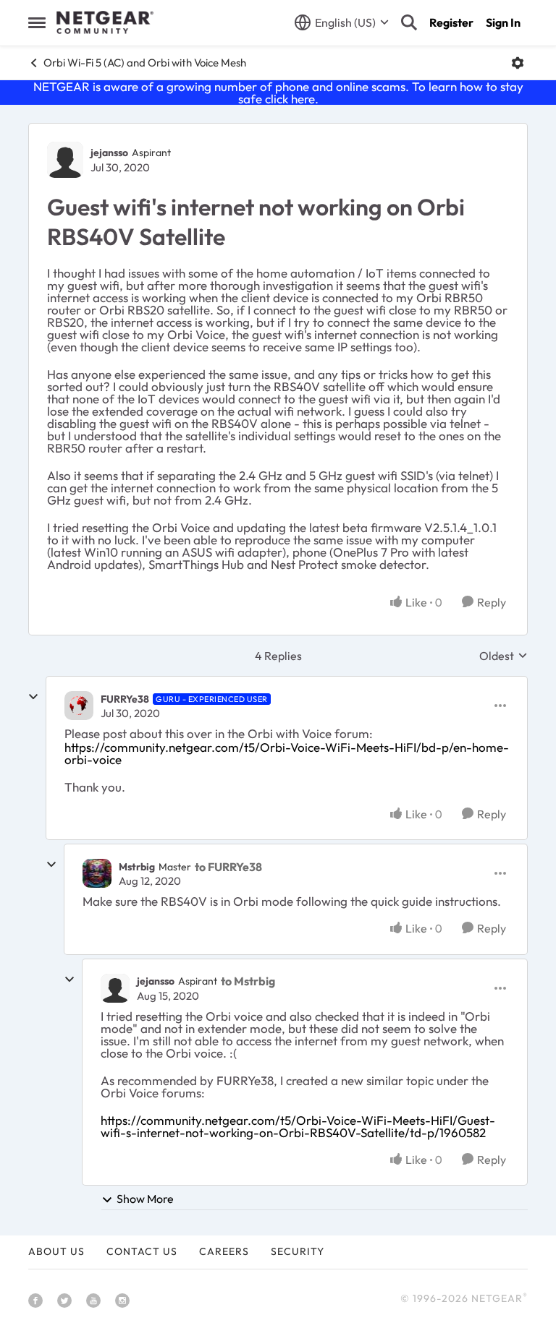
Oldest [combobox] (503, 655)
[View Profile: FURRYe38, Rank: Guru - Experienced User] (78, 705)
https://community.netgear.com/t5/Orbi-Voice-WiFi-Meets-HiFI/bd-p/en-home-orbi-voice (286, 753)
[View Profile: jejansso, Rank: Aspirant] (65, 160)
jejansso (109, 152)
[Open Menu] (517, 63)
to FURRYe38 (228, 867)
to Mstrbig (248, 981)
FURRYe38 (125, 699)
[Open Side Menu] (37, 22)
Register (451, 22)
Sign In (503, 22)
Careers (224, 1251)
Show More (145, 1198)
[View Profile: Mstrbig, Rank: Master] (97, 873)
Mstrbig (137, 867)
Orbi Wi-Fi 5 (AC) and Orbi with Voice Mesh (144, 62)
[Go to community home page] (104, 22)
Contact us (141, 1251)
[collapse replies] (33, 697)
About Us (56, 1251)
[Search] (409, 22)
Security (297, 1251)
